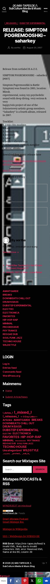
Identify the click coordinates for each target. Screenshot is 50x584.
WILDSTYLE (9, 345)
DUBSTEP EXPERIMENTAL (32, 23)
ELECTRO (8, 309)
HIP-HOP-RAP (10, 319)
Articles (7, 420)
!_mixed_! (23, 412)
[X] (32, 580)
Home (8, 390)
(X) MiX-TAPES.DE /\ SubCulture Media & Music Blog (25, 8)
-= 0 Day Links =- (29, 416)
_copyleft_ (6, 454)
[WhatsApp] (39, 580)
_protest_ (16, 453)
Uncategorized (12, 450)
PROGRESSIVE (11, 327)
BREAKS (7, 294)
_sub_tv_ (26, 453)
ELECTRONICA (11, 312)
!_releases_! (11, 23)
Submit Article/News (16, 396)
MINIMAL (8, 323)
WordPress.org (11, 375)
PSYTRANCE (10, 330)
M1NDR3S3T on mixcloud (17, 505)
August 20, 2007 (34, 47)
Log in (6, 363)
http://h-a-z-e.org (12, 170)
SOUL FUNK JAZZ (12, 337)
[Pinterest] (25, 580)
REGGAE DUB (10, 334)
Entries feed (10, 367)
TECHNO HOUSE (12, 341)
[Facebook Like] (17, 580)
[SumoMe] (46, 580)
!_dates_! (8, 412)
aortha (17, 47)
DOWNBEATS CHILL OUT (17, 298)
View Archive (11, 252)
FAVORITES (9, 316)
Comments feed (12, 371)
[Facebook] (10, 580)
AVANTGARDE (10, 291)
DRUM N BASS (11, 302)
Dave (30, 573)
